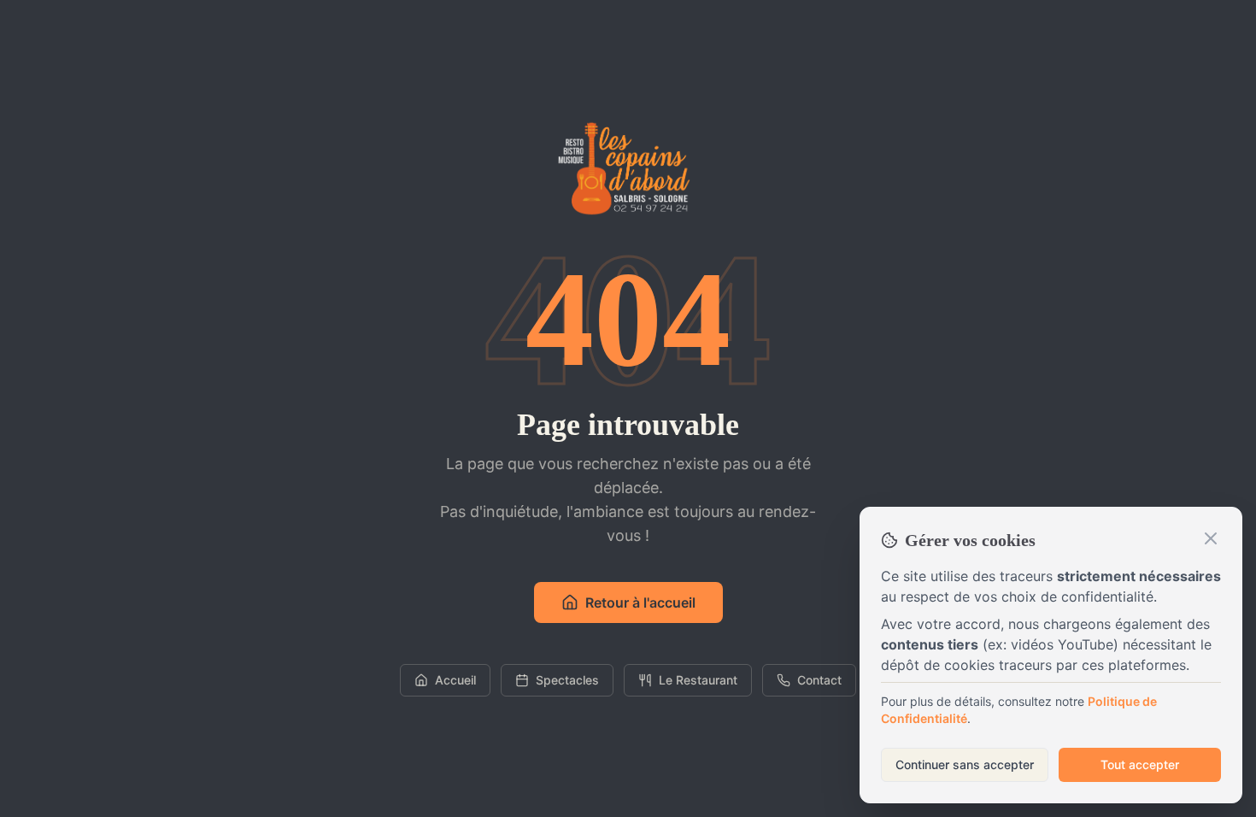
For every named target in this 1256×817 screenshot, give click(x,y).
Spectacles (567, 680)
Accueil (455, 680)
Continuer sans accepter (964, 764)
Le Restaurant (698, 680)
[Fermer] (1210, 538)
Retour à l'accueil (640, 602)
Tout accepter (1139, 764)
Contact (819, 680)
